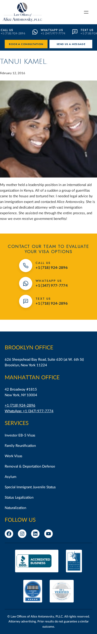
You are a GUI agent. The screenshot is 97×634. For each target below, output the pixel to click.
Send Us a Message (71, 44)
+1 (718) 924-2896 (20, 405)
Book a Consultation (26, 44)
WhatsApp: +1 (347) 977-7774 (29, 411)
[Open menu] (86, 12)
